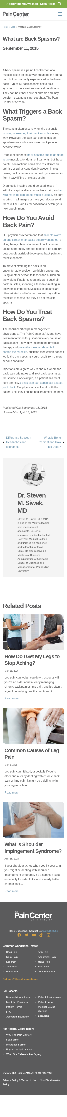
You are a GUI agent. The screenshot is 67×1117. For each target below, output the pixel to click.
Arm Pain (43, 951)
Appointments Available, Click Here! (30, 3)
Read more (11, 698)
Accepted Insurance (17, 1016)
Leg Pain (11, 961)
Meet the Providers (17, 1002)
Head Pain (44, 961)
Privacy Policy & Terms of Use (19, 1080)
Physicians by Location (19, 1049)
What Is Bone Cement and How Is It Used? (50, 442)
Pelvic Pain (12, 971)
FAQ (8, 1011)
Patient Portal (45, 1002)
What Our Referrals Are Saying (23, 1054)
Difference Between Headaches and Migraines (18, 442)
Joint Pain (11, 966)
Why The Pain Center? (19, 1034)
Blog (13, 27)
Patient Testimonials (49, 997)
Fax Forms (12, 1039)
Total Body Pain (47, 971)
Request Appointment (18, 997)
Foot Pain (43, 966)
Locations (43, 1015)
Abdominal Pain (47, 956)
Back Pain (12, 951)
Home (6, 27)
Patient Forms (14, 1006)
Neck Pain (12, 956)
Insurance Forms (16, 1044)
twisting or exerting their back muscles (27, 133)
